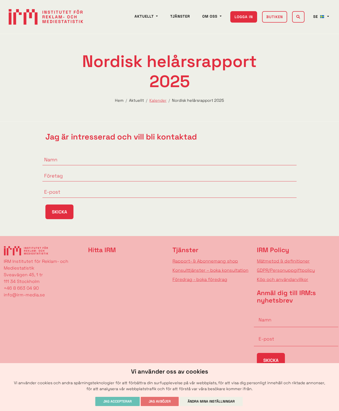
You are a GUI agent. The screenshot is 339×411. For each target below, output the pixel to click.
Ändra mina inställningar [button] (211, 401)
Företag (50, 169)
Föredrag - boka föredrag (199, 279)
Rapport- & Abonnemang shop (205, 261)
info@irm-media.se (24, 295)
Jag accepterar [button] (117, 401)
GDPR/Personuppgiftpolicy (286, 270)
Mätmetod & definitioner (283, 261)
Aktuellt (145, 16)
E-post (50, 185)
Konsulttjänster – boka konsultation (210, 270)
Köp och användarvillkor (282, 279)
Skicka (59, 212)
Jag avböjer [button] (160, 401)
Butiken (274, 16)
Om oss (210, 16)
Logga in (244, 16)
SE (316, 16)
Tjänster (180, 16)
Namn (49, 153)
